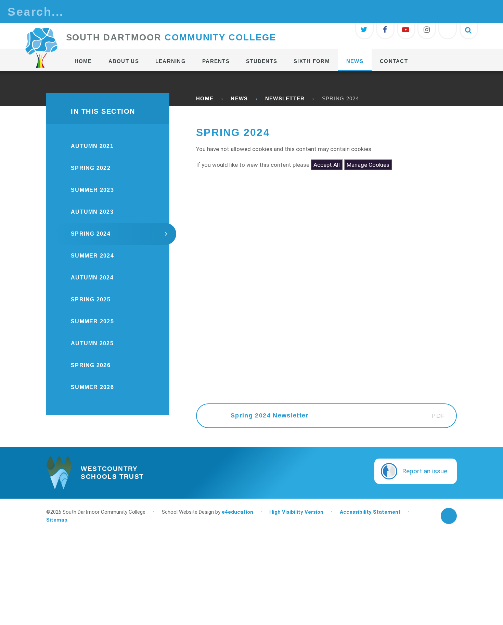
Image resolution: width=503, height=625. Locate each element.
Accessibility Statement (370, 512)
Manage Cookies (368, 164)
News (239, 98)
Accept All (326, 164)
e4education (237, 512)
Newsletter (285, 98)
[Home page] (41, 48)
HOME (205, 98)
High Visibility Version (296, 512)
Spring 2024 (340, 98)
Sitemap (56, 520)
